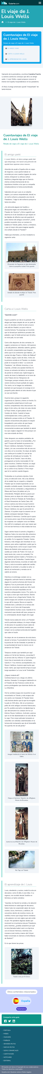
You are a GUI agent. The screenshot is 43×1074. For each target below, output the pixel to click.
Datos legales (26, 1072)
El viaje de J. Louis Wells (16, 22)
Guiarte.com (6, 1072)
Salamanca (21, 1009)
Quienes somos (16, 1072)
